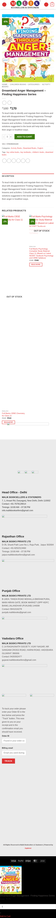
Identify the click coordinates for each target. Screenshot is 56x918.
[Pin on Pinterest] (23, 161)
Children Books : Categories (24, 84)
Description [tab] (8, 176)
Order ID (5, 736)
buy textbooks (25, 152)
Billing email (7, 748)
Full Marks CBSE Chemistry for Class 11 (13, 414)
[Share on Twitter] (14, 161)
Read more (35, 264)
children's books (38, 152)
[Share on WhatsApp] (4, 161)
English (40, 148)
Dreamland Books (29, 148)
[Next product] (4, 103)
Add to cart (24, 137)
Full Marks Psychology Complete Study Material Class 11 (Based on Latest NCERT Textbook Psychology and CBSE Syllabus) (41, 253)
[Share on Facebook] (9, 161)
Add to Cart (5, 916)
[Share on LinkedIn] (28, 161)
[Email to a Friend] (18, 161)
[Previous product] (9, 103)
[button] (4, 4)
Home (4, 84)
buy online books (13, 152)
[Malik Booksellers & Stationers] (25, 4)
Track (8, 761)
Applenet (28, 848)
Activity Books (16, 148)
